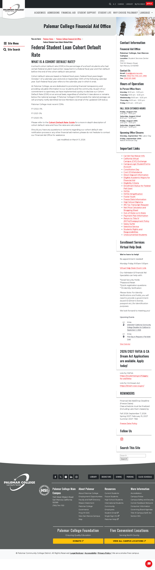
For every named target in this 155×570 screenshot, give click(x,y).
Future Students (111, 497)
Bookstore (106, 476)
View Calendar (125, 344)
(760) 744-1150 (58, 505)
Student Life (105, 12)
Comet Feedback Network (142, 503)
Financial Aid (68, 12)
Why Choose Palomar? (125, 12)
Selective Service (131, 227)
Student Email (111, 513)
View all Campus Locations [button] (128, 541)
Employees (109, 510)
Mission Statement (86, 503)
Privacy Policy (104, 553)
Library (129, 4)
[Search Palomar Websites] (110, 4)
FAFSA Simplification (133, 194)
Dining (119, 476)
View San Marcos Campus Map (89, 517)
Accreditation (136, 493)
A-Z (114, 4)
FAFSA (127, 191)
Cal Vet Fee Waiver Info (134, 156)
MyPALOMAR (140, 4)
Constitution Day (131, 169)
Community (110, 506)
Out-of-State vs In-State (135, 213)
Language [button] (145, 12)
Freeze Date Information (135, 199)
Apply (149, 3)
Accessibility (90, 553)
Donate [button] (77, 541)
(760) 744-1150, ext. (137, 76)
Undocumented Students (135, 235)
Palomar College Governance (86, 508)
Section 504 (135, 516)
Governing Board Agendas (142, 510)
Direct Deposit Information (136, 175)
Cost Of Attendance (133, 172)
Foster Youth (129, 197)
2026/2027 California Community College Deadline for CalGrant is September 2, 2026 (139, 327)
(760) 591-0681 (130, 78)
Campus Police (137, 497)
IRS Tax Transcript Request (136, 205)
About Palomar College (88, 493)
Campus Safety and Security (142, 500)
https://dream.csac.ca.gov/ (132, 386)
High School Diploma (133, 202)
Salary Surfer (129, 224)
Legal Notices (76, 553)
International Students (114, 503)
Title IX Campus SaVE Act (141, 513)
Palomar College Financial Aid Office (68, 39)
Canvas (121, 4)
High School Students (114, 500)
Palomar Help (111, 519)
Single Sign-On (111, 516)
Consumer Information (140, 506)
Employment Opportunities (90, 497)
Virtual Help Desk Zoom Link (133, 268)
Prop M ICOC (84, 513)
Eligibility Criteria (131, 183)
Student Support (87, 12)
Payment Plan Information (136, 216)
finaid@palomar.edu (134, 73)
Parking (130, 476)
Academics (40, 12)
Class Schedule (145, 476)
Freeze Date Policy (128, 423)
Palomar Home (48, 39)
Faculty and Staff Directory (89, 500)
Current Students (112, 493)
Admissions (53, 12)
